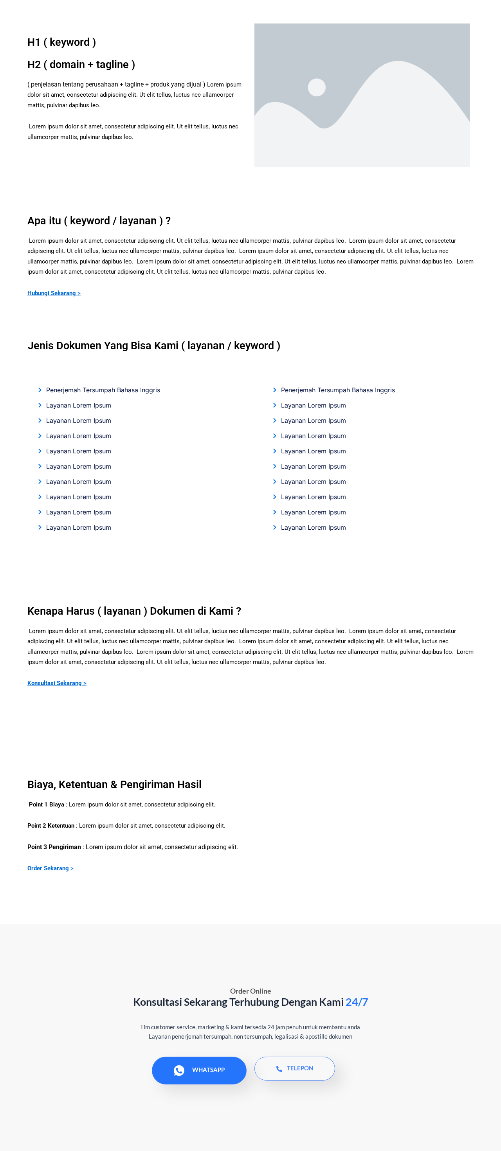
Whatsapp (208, 1069)
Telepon (300, 1068)
